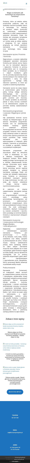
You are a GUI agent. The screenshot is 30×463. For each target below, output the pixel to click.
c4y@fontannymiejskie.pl (15, 432)
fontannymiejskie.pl (20, 457)
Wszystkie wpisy (15, 392)
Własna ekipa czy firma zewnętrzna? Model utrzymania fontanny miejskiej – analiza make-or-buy (15, 334)
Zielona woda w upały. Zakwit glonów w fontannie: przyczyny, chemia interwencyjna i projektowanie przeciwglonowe (15, 380)
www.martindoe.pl (19, 459)
